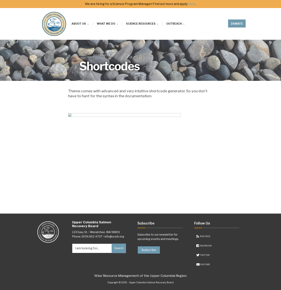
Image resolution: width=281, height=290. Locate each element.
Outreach (174, 23)
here (191, 4)
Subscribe (148, 250)
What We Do (106, 23)
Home (82, 55)
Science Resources (141, 23)
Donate (237, 23)
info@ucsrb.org (114, 236)
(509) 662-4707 (92, 236)
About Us (78, 23)
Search (118, 248)
